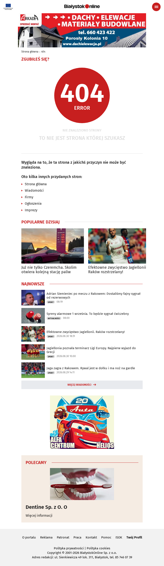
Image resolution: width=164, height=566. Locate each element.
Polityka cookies (98, 548)
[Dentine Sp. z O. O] (82, 484)
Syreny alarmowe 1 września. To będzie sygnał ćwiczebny (88, 314)
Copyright (54, 553)
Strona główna (29, 51)
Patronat (63, 537)
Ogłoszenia (33, 203)
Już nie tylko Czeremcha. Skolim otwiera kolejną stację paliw (48, 269)
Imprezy (31, 210)
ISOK (119, 537)
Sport (51, 302)
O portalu (29, 537)
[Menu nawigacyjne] (156, 7)
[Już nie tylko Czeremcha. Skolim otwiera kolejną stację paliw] (52, 246)
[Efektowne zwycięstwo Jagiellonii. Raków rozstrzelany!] (119, 246)
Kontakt (91, 537)
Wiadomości (34, 190)
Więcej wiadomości (79, 384)
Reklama (46, 537)
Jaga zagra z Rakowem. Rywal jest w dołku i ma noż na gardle (91, 368)
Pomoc (106, 537)
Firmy (29, 197)
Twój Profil (134, 537)
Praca (77, 537)
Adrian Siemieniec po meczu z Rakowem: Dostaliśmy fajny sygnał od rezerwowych (94, 295)
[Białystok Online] (82, 6)
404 (43, 51)
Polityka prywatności (69, 548)
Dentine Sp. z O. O (46, 507)
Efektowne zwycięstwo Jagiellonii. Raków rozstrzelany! (117, 269)
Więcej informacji (39, 515)
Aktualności (54, 318)
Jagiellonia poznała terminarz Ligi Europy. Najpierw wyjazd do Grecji (91, 350)
